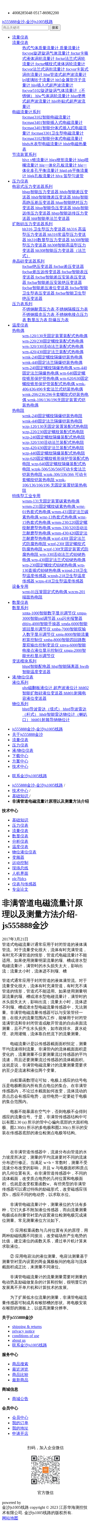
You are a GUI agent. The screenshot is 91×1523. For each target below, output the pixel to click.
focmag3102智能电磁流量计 (46, 117)
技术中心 (20, 766)
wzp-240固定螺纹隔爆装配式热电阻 (53, 437)
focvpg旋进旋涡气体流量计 (46, 53)
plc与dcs (19, 879)
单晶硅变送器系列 (28, 261)
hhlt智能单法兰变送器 (50, 218)
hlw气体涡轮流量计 (53, 96)
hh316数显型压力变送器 (49, 240)
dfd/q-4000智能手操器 (41, 624)
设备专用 (20, 586)
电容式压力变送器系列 (32, 186)
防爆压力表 (59, 320)
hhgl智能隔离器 (66, 666)
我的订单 (20, 1423)
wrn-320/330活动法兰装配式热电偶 (52, 346)
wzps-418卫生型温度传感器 (59, 581)
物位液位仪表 (24, 852)
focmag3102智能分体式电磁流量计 (52, 138)
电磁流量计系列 (26, 112)
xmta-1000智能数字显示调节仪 (49, 613)
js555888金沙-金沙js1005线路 (27, 22)
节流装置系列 (24, 154)
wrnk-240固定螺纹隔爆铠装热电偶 (52, 357)
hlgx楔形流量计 (63, 160)
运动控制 (20, 863)
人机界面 (20, 873)
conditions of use (25, 1336)
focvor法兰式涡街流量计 (44, 69)
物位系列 (20, 704)
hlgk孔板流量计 (41, 176)
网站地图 (10, 1518)
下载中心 (20, 756)
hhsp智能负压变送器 (53, 208)
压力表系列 (22, 304)
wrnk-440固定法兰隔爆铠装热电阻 (52, 421)
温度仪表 (20, 325)
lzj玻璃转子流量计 (38, 80)
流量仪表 (20, 37)
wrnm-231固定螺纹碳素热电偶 (49, 506)
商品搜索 (20, 1364)
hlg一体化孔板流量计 (58, 165)
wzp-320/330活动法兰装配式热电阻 (53, 442)
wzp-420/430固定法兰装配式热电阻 (53, 448)
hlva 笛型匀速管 (70, 176)
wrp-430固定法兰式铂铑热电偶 (58, 560)
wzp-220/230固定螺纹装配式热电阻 (53, 432)
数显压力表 (38, 320)
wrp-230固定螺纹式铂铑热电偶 (49, 565)
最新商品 (20, 1380)
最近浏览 (20, 1369)
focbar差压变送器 (69, 266)
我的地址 (20, 1428)
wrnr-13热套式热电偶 (58, 517)
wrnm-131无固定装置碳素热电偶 (50, 501)
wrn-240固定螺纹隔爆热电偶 (47, 368)
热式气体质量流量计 (41, 48)
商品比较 (20, 1374)
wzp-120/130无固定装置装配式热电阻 (55, 426)
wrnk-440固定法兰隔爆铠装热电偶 (52, 362)
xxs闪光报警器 (69, 618)
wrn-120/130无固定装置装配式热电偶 (54, 336)
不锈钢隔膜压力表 (72, 309)
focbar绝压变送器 (38, 266)
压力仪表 (20, 181)
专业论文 (20, 889)
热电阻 (18, 410)
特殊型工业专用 (26, 496)
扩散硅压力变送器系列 (32, 224)
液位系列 (20, 682)
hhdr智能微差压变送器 (51, 197)
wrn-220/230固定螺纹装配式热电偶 (52, 341)
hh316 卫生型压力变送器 (44, 229)
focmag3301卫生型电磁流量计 (57, 133)
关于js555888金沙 (27, 734)
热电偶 (18, 330)
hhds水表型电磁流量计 (42, 144)
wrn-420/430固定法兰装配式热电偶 (52, 352)
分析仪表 (20, 841)
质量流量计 (70, 48)
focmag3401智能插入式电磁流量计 (52, 122)
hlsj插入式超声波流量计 (52, 85)
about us (19, 1340)
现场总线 (20, 868)
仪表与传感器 (24, 884)
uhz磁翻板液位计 (37, 688)
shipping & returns (27, 1326)
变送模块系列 (24, 661)
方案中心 (20, 761)
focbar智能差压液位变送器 (46, 288)
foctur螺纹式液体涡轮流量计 (60, 64)
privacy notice (23, 1331)
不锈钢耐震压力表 (39, 309)
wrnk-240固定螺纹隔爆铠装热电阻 (52, 416)
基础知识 (20, 796)
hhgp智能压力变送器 (41, 192)
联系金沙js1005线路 (29, 776)
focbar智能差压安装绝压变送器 (54, 282)
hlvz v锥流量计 (35, 160)
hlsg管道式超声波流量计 (64, 74)
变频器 (18, 857)
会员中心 (20, 1417)
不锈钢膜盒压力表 (39, 314)
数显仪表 (20, 602)
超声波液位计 (66, 688)
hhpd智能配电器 (37, 666)
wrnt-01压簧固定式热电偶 (45, 592)
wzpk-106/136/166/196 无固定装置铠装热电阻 (54, 485)
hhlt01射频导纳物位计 (50, 720)
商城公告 (20, 1399)
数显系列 (20, 608)
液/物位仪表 (22, 677)
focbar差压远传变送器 (42, 272)
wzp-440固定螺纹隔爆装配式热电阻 (53, 453)
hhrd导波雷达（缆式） (42, 709)
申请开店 (20, 1433)
